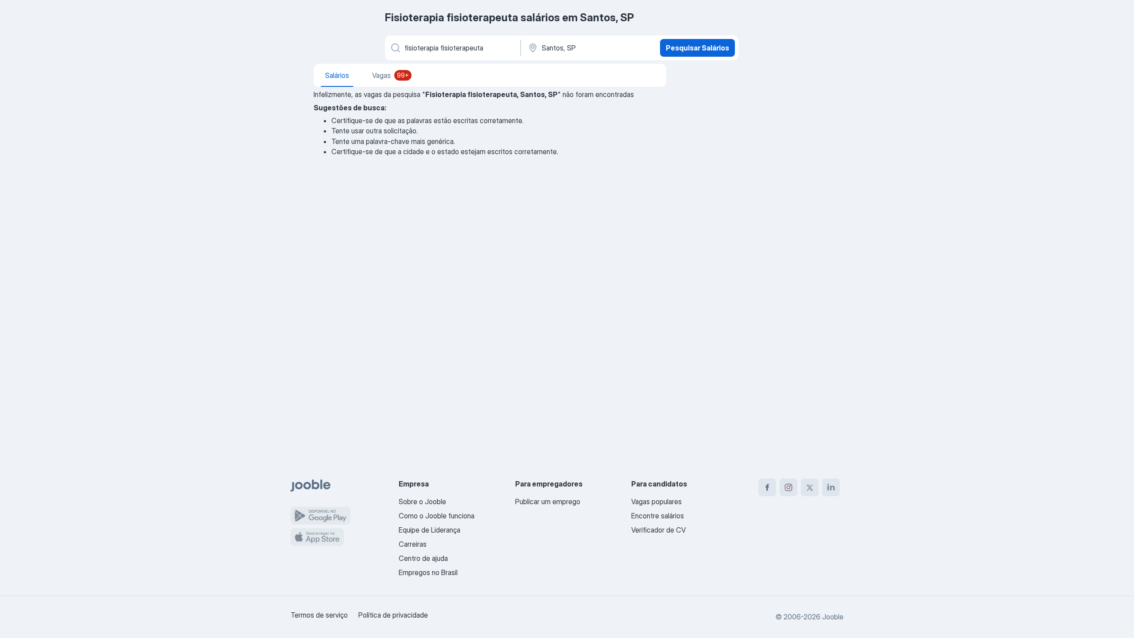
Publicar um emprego (547, 501)
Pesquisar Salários (697, 47)
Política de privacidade (393, 615)
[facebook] (767, 487)
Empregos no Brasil (428, 572)
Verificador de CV (658, 529)
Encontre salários (657, 515)
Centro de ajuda (423, 558)
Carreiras (413, 544)
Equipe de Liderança (429, 529)
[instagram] (788, 487)
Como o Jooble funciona (436, 515)
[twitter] (810, 487)
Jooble (832, 616)
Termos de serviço (319, 615)
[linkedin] (831, 487)
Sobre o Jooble (422, 501)
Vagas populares (656, 501)
